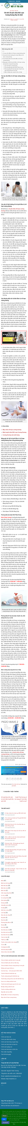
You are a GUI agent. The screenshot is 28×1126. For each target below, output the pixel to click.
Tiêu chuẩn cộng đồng (6, 1051)
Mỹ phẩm (3, 917)
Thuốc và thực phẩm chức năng (8, 942)
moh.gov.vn (19, 1103)
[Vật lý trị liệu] (14, 5)
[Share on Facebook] (10, 779)
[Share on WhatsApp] (7, 779)
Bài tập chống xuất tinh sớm (7, 986)
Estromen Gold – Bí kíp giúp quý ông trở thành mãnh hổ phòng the (14, 844)
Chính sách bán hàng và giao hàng (9, 1042)
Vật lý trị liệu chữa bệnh (6, 952)
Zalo (4, 1119)
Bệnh (2, 880)
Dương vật (3, 902)
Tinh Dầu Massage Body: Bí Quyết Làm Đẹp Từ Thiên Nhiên (15, 850)
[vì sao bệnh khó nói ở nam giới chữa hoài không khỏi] (14, 338)
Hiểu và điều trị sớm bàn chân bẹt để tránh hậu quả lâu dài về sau (15, 837)
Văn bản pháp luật (5, 949)
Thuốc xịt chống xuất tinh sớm (8, 989)
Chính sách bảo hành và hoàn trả (9, 1044)
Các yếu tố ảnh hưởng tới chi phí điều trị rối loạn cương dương (13, 55)
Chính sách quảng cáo (6, 1046)
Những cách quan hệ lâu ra (7, 968)
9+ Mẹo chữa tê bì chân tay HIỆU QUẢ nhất (15, 813)
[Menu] (2, 5)
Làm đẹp (3, 912)
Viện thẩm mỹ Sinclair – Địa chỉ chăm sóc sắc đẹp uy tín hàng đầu (15, 869)
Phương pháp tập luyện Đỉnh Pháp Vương (14, 67)
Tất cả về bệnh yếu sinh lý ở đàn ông (10, 962)
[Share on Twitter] (12, 779)
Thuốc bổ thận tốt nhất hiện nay (8, 973)
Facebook (5, 1122)
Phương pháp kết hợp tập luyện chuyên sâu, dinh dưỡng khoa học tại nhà (14, 69)
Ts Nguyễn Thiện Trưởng (17, 20)
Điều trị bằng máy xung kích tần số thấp (13, 72)
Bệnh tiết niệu (4, 885)
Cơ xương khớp (5, 897)
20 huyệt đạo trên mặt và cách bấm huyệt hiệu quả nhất (7, 799)
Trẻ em (2, 944)
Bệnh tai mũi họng (5, 883)
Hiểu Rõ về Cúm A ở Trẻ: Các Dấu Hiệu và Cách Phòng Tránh (15, 825)
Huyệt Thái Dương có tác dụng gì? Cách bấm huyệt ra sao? (21, 799)
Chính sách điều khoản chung (8, 1039)
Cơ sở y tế (3, 895)
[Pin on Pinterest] (18, 779)
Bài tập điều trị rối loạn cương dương (10, 994)
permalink (14, 785)
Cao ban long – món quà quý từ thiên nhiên (11, 970)
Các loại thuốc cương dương (11, 65)
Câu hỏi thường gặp (6, 1054)
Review (3, 925)
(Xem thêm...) (11, 1027)
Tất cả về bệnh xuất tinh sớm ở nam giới (10, 960)
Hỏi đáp (3, 907)
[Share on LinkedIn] (20, 779)
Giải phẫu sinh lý (5, 905)
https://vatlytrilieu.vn (11, 1078)
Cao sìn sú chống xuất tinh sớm (8, 981)
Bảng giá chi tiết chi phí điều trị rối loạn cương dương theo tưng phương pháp (14, 63)
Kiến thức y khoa (5, 910)
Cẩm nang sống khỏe (6, 893)
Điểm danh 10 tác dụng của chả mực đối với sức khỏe (15, 831)
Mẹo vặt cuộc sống (5, 915)
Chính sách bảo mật (6, 1037)
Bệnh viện (3, 890)
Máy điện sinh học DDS (6, 992)
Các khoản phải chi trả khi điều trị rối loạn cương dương (13, 59)
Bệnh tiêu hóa (4, 888)
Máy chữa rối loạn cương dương (8, 997)
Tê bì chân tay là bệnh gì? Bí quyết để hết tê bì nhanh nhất (15, 818)
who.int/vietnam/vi (14, 1105)
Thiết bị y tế (4, 939)
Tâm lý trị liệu (4, 937)
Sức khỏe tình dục (14, 10)
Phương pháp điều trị (6, 922)
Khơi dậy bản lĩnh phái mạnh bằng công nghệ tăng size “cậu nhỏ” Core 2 (16, 856)
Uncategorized (4, 947)
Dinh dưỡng (4, 900)
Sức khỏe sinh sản (5, 932)
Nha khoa (3, 920)
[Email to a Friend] (15, 779)
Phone (4, 1115)
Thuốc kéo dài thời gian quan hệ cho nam (11, 984)
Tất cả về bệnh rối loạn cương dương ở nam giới (12, 965)
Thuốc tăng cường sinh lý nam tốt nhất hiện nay (12, 978)
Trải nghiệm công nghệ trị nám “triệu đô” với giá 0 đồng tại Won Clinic (15, 863)
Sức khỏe (3, 927)
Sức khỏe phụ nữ (5, 929)
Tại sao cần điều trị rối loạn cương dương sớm (14, 53)
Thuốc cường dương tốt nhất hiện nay (10, 976)
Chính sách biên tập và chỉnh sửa (9, 1049)
